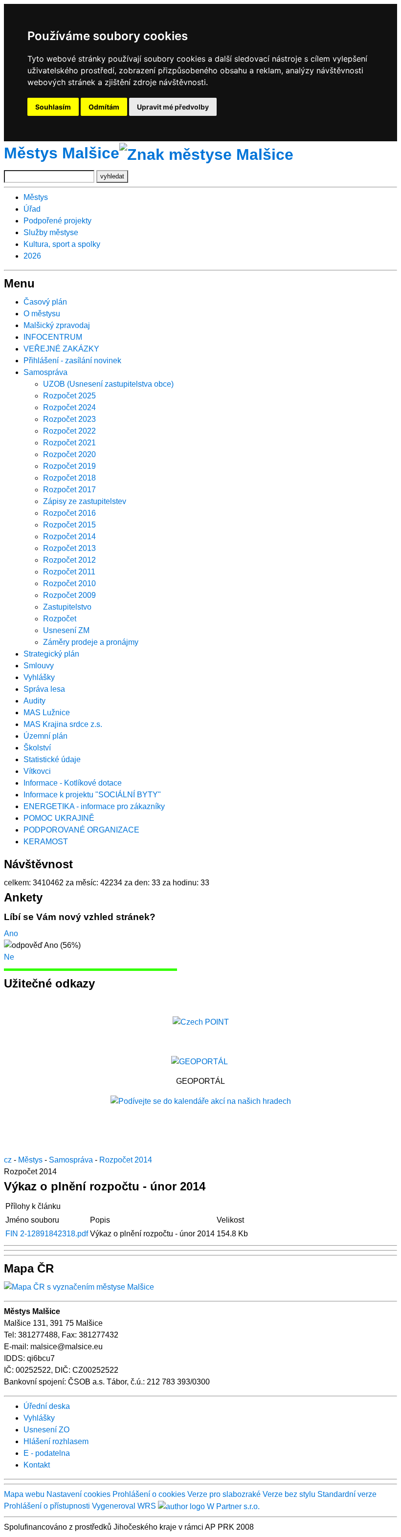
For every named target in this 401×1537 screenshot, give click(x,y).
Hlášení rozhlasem (56, 1441)
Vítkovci (37, 771)
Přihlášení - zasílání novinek (72, 360)
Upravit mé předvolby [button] (173, 107)
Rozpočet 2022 (69, 431)
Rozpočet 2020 (69, 454)
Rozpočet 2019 (69, 466)
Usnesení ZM (66, 630)
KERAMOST (45, 841)
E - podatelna (46, 1453)
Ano (11, 933)
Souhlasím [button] (53, 107)
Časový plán (45, 302)
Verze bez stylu (289, 1494)
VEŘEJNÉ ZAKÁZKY (61, 349)
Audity (34, 701)
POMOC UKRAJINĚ (58, 818)
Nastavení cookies (78, 1494)
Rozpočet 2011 (69, 572)
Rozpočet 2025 (69, 396)
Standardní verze (347, 1494)
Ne (9, 957)
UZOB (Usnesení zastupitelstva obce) (108, 384)
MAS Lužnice (46, 712)
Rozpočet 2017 (69, 489)
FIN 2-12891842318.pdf (46, 1234)
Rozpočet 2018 (69, 478)
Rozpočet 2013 (69, 548)
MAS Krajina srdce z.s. (62, 724)
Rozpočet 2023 (69, 419)
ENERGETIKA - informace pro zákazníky (94, 806)
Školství (37, 748)
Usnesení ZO (46, 1430)
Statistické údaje (52, 759)
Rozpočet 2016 (69, 513)
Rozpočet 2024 (69, 407)
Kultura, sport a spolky (61, 244)
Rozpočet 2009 (69, 595)
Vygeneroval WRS (124, 1506)
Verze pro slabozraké (224, 1494)
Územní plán (45, 736)
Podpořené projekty (57, 221)
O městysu (41, 313)
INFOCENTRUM (52, 337)
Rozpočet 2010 (69, 583)
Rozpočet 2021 (69, 443)
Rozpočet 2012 (69, 560)
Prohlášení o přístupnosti (47, 1506)
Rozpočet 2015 (69, 525)
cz (8, 1160)
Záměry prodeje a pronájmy (90, 642)
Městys (35, 197)
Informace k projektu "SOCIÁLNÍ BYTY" (92, 794)
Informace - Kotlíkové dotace (72, 783)
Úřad (32, 209)
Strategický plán (51, 654)
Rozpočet (59, 619)
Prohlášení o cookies (149, 1494)
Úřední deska (46, 1406)
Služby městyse (50, 232)
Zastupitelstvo (67, 607)
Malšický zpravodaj (56, 325)
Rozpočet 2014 (69, 536)
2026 (32, 256)
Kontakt (36, 1465)
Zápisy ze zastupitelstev (84, 501)
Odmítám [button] (104, 107)
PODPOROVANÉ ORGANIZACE (81, 830)
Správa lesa (44, 689)
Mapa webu (24, 1494)
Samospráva (45, 372)
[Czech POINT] (201, 1021)
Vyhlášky (39, 677)
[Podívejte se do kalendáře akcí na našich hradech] (201, 1101)
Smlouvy (38, 665)
